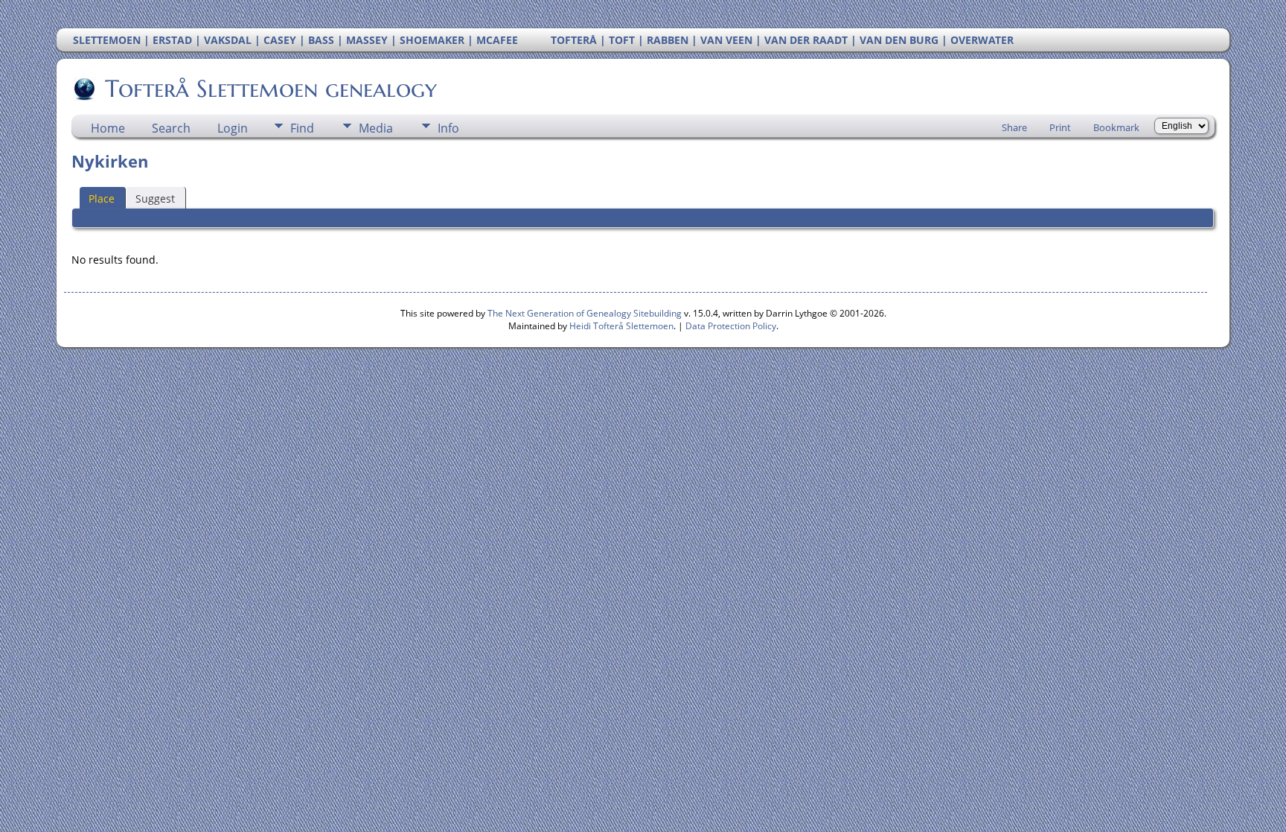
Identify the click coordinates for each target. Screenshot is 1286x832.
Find (302, 128)
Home (108, 128)
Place (102, 198)
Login (232, 128)
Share (1014, 127)
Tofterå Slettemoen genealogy (271, 89)
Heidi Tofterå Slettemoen (621, 326)
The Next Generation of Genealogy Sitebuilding (584, 313)
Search (171, 128)
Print (1060, 127)
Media (376, 128)
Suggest (155, 198)
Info (448, 128)
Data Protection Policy (730, 326)
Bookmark (1116, 127)
